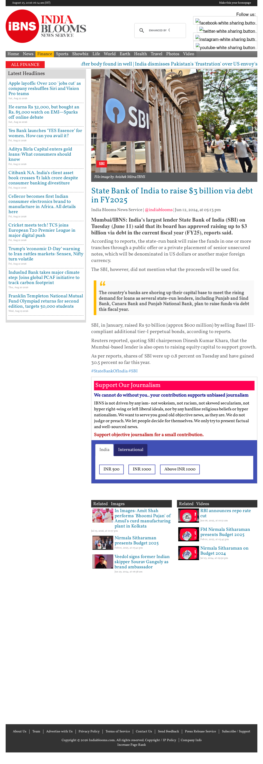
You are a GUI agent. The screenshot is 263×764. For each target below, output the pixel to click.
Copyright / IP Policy (160, 740)
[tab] (104, 450)
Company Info (191, 740)
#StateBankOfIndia (109, 371)
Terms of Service (118, 731)
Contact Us (144, 731)
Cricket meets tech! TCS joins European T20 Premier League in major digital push (42, 230)
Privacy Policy (89, 731)
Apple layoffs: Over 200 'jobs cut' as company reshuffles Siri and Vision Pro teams (44, 88)
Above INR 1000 (179, 469)
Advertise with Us (59, 731)
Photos (172, 54)
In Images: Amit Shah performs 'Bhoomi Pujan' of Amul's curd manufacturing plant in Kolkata (143, 519)
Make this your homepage (235, 3)
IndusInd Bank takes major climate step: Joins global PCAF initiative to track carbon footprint (44, 277)
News (28, 54)
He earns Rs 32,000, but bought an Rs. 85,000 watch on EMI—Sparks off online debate (43, 112)
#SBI (133, 371)
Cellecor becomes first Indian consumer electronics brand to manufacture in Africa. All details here (42, 204)
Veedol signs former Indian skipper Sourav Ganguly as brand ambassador (142, 562)
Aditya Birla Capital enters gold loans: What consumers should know (40, 154)
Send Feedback (168, 731)
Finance (44, 54)
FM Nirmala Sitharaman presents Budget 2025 (225, 532)
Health (140, 54)
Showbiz (80, 54)
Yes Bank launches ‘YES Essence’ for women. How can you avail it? (45, 133)
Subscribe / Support (236, 731)
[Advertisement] (46, 523)
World (110, 54)
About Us (19, 731)
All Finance (25, 65)
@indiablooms (159, 210)
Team (36, 731)
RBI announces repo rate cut (225, 513)
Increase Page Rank (131, 745)
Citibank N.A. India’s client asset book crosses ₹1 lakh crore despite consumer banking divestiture (43, 178)
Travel (156, 54)
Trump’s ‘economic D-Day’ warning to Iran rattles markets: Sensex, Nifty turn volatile (45, 254)
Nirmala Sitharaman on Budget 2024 (224, 551)
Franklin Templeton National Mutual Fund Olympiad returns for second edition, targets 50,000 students (45, 301)
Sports (62, 54)
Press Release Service (200, 731)
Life (96, 54)
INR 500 (111, 469)
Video (188, 54)
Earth (125, 54)
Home (13, 54)
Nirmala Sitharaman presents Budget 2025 (137, 540)
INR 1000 (142, 469)
